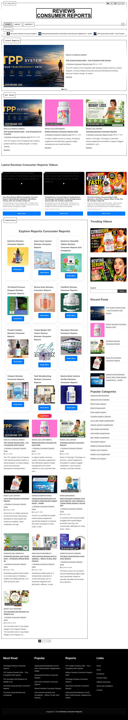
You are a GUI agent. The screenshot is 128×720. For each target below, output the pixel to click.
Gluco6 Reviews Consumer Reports (47, 688)
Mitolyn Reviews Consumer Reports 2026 (109, 33)
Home (7, 24)
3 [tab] (66, 89)
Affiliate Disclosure (103, 682)
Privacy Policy (102, 678)
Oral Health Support (97, 442)
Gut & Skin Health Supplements (102, 421)
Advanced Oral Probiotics (14, 553)
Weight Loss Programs (12, 608)
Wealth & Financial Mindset (76, 55)
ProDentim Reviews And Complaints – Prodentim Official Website (16, 558)
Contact (29, 24)
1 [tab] (62, 89)
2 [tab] (64, 89)
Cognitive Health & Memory (70, 553)
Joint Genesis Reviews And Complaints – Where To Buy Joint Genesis (44, 558)
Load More (44, 416)
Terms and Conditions (105, 686)
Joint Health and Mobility (42, 553)
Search (93, 288)
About (18, 24)
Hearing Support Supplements (101, 425)
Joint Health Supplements (100, 433)
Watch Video (22, 213)
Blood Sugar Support (98, 404)
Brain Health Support (98, 412)
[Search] (122, 24)
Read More (69, 77)
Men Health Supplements (99, 438)
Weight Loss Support (94, 128)
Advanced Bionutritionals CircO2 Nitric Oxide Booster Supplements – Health (44, 501)
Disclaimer (100, 674)
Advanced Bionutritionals (42, 495)
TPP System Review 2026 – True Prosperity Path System (72, 33)
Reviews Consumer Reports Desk (80, 64)
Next (49, 641)
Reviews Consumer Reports (71, 712)
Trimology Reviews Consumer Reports (101, 132)
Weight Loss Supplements (55, 128)
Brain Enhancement (67, 495)
